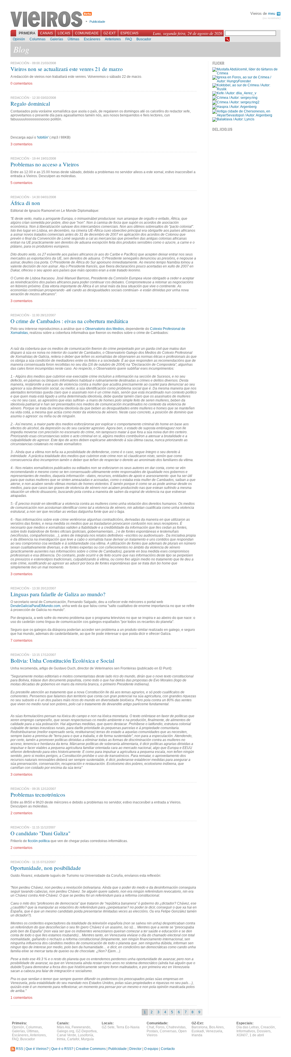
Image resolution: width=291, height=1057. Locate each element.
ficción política (39, 841)
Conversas (168, 1031)
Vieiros (52, 19)
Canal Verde (66, 1035)
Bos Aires (216, 1027)
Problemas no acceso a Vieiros (45, 164)
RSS (19, 1049)
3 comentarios (21, 144)
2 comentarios (21, 813)
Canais (46, 33)
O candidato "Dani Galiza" (40, 833)
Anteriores (113, 39)
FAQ (128, 39)
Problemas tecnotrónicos (38, 794)
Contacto (168, 1049)
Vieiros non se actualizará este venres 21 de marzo (67, 68)
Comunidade (87, 33)
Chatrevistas (176, 1027)
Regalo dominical (30, 103)
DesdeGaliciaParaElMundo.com (35, 606)
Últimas (73, 39)
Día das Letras (247, 1027)
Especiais (129, 33)
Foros (160, 1027)
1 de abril (257, 1035)
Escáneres (92, 39)
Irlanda (197, 1035)
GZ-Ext (109, 33)
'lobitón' (43, 137)
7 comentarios (21, 640)
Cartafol (73, 1039)
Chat (150, 1027)
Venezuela (214, 1031)
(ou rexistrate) (271, 18)
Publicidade (97, 21)
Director (135, 1049)
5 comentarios (21, 183)
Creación (268, 1027)
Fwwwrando (81, 1027)
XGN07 (242, 1035)
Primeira (27, 33)
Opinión (19, 39)
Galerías (56, 39)
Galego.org (65, 1031)
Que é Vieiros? (37, 1049)
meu (272, 13)
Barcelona (199, 1027)
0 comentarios (21, 83)
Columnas (37, 39)
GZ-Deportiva (86, 1031)
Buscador (143, 39)
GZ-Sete (108, 1027)
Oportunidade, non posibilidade (46, 867)
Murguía (87, 1039)
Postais (152, 1031)
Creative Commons (91, 1049)
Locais (64, 33)
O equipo (151, 1049)
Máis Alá (63, 1027)
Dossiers (264, 1031)
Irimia (61, 1039)
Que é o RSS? (62, 1049)
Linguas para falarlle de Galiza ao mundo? (58, 594)
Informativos (245, 1031)
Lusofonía (85, 1035)
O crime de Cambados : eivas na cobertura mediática (69, 321)
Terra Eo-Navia (128, 1027)
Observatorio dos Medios (104, 329)
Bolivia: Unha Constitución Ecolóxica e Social (62, 660)
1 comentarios (21, 998)
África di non (25, 202)
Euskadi (198, 1031)
